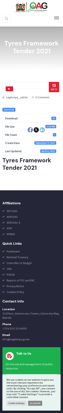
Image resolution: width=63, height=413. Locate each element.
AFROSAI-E (14, 222)
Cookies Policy (15, 292)
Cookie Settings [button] (16, 403)
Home (6, 65)
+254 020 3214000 (14, 328)
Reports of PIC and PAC (21, 280)
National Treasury (17, 257)
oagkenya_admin (17, 97)
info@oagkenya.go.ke (16, 339)
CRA (9, 268)
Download (9, 109)
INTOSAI (12, 211)
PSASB (11, 274)
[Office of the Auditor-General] (31, 7)
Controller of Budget (19, 263)
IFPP (9, 228)
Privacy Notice (15, 286)
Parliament (13, 251)
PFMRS (11, 234)
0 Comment (42, 97)
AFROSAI (12, 216)
